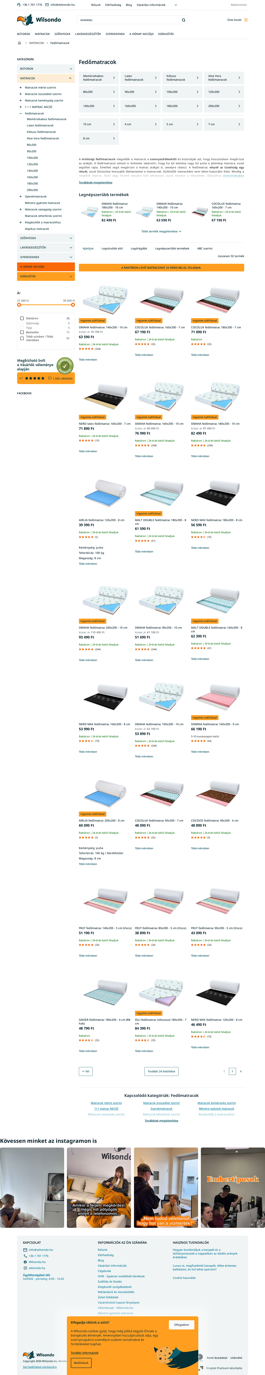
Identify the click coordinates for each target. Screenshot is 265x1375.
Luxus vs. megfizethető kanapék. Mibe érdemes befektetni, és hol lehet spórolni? (204, 1267)
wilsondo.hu (37, 1268)
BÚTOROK (26, 68)
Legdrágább (139, 248)
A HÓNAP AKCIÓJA (32, 266)
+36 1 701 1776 (38, 1256)
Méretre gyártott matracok (42, 203)
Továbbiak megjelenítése (161, 1120)
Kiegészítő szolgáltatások (115, 1287)
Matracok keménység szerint (44, 100)
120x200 (32, 164)
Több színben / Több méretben (48, 338)
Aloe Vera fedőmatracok (43, 138)
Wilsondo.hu (37, 1262)
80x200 (31, 145)
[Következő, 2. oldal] (232, 1071)
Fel (87, 1071)
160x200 (32, 177)
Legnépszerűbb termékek (172, 248)
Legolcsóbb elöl (112, 248)
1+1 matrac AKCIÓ (106, 1108)
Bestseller (48, 332)
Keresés (183, 20)
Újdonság (48, 323)
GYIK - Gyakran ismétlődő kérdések (121, 1276)
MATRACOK (27, 78)
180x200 (32, 183)
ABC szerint (204, 248)
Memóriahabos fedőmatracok (46, 119)
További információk (84, 1353)
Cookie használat (184, 1278)
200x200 (32, 190)
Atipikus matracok (37, 229)
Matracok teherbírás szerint (43, 216)
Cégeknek (104, 1271)
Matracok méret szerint (40, 87)
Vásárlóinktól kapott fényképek (118, 1302)
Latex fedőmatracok (40, 125)
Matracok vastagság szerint (43, 209)
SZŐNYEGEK (28, 238)
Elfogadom (181, 1325)
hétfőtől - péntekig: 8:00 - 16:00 (43, 1277)
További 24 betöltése (161, 1071)
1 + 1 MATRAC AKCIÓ (38, 107)
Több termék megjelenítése (159, 231)
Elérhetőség (113, 5)
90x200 (31, 151)
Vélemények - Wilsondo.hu (115, 1308)
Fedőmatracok (34, 113)
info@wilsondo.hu (41, 1250)
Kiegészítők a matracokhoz (43, 222)
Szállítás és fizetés (110, 1281)
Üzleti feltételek (108, 1297)
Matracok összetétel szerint (43, 94)
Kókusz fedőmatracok (41, 132)
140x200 (32, 171)
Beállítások (81, 1363)
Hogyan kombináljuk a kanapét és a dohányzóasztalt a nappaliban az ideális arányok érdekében (205, 1253)
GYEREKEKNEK (29, 257)
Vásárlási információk (151, 5)
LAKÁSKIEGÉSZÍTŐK (33, 247)
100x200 (32, 158)
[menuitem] (23, 34)
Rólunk (96, 5)
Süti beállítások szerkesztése (40, 1367)
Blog (129, 5)
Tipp (48, 328)
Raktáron (48, 318)
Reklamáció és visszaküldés (116, 1292)
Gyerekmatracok (36, 196)
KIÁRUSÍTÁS (28, 276)
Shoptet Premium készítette (224, 1368)
